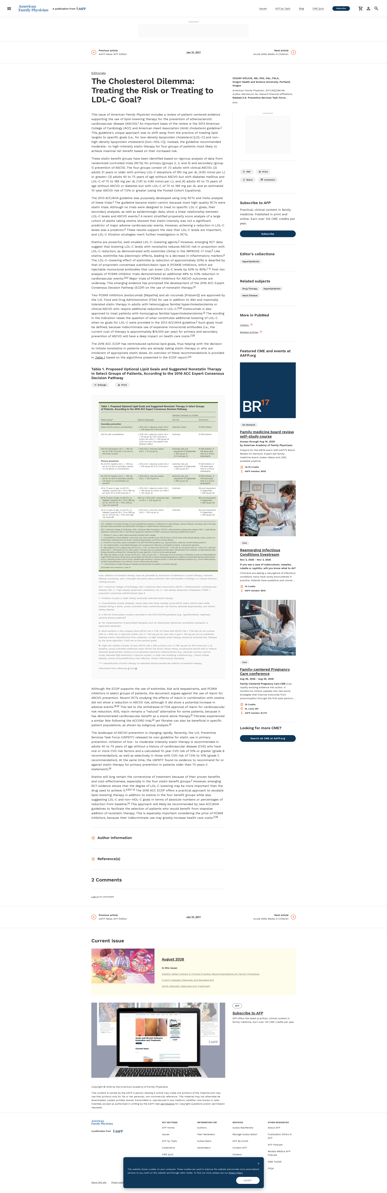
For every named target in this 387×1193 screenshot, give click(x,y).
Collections (168, 1147)
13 (127, 277)
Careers (237, 1154)
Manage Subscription (245, 1134)
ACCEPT (248, 1180)
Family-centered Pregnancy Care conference (265, 671)
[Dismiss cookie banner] (258, 1163)
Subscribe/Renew (243, 1127)
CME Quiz (318, 8)
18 (194, 335)
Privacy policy (118, 1182)
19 (115, 706)
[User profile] (368, 8)
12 (125, 277)
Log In (95, 896)
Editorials (98, 73)
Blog (301, 8)
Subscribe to (248, 1013)
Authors (202, 1127)
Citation (244, 325)
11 (210, 268)
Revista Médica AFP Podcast (279, 1153)
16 (181, 308)
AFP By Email (240, 1141)
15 (178, 308)
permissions (167, 1103)
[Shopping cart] (360, 8)
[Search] (376, 8)
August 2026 (173, 959)
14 (190, 356)
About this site (98, 1182)
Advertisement (193, 22)
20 (118, 706)
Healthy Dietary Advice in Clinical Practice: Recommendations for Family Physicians (210, 974)
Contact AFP (240, 1147)
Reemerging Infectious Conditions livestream (260, 552)
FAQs (271, 1168)
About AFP (274, 1127)
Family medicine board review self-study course (267, 434)
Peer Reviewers (206, 1134)
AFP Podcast (275, 1144)
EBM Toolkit (274, 1161)
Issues (263, 8)
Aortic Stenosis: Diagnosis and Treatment (186, 986)
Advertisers (203, 1147)
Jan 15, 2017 (193, 52)
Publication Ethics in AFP (280, 1136)
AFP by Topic (282, 8)
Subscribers (204, 1141)
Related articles (249, 332)
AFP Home (168, 1127)
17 (191, 335)
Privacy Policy (235, 1173)
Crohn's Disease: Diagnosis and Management (188, 980)
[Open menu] (9, 8)
